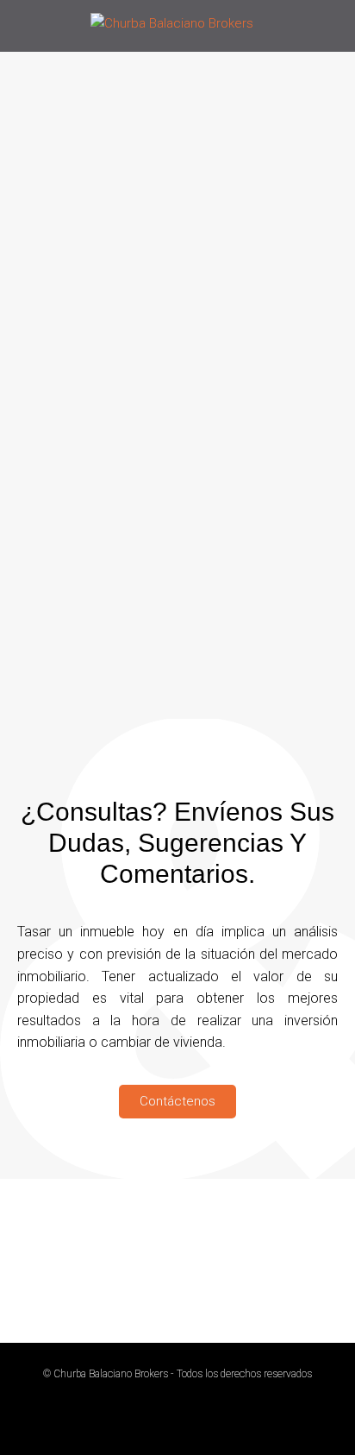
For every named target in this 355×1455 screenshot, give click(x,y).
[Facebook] (128, 1260)
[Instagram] (227, 1260)
